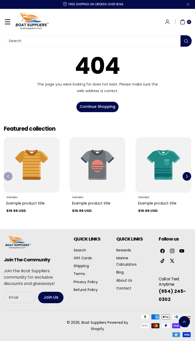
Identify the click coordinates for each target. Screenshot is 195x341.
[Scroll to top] (184, 321)
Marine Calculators (126, 261)
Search (80, 250)
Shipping (81, 265)
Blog (120, 272)
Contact (123, 288)
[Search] (186, 41)
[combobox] (97, 41)
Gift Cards (83, 258)
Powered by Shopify (109, 325)
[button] (7, 22)
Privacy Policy (86, 281)
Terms (79, 273)
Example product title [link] (25, 203)
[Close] (188, 4)
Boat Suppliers (94, 322)
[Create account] (167, 22)
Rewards (123, 250)
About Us (124, 280)
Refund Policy (86, 289)
